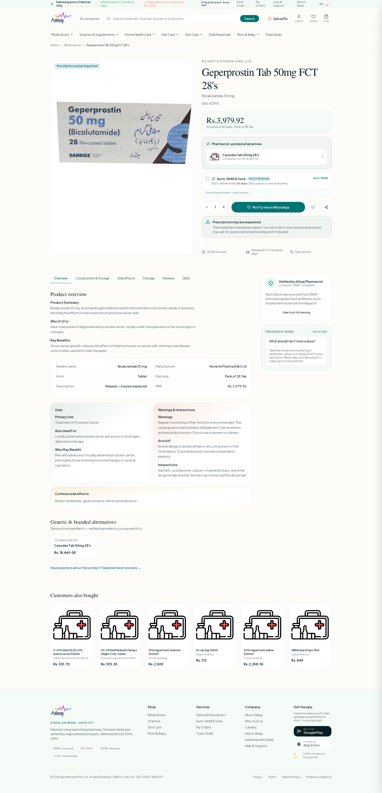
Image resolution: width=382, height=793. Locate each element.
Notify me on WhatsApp (271, 207)
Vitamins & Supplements (97, 34)
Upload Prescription (210, 715)
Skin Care (192, 34)
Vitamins (154, 721)
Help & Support (278, 3)
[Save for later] (313, 207)
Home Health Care (138, 34)
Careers (250, 727)
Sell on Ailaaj (301, 3)
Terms (272, 777)
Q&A (186, 278)
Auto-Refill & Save (209, 721)
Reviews (169, 278)
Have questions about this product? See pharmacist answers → (95, 568)
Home (54, 45)
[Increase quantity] (224, 207)
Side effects (126, 278)
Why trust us (254, 721)
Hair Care (168, 34)
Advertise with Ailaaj (259, 740)
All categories (89, 19)
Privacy (257, 777)
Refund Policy (291, 777)
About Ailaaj (253, 715)
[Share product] (326, 207)
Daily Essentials (220, 34)
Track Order (240, 3)
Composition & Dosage (92, 278)
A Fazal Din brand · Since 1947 (215, 4)
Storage (149, 278)
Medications (60, 34)
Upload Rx (280, 19)
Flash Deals (274, 34)
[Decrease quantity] (207, 207)
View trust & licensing (296, 312)
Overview (61, 278)
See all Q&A (320, 331)
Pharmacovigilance (319, 777)
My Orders (260, 3)
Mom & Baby (246, 34)
